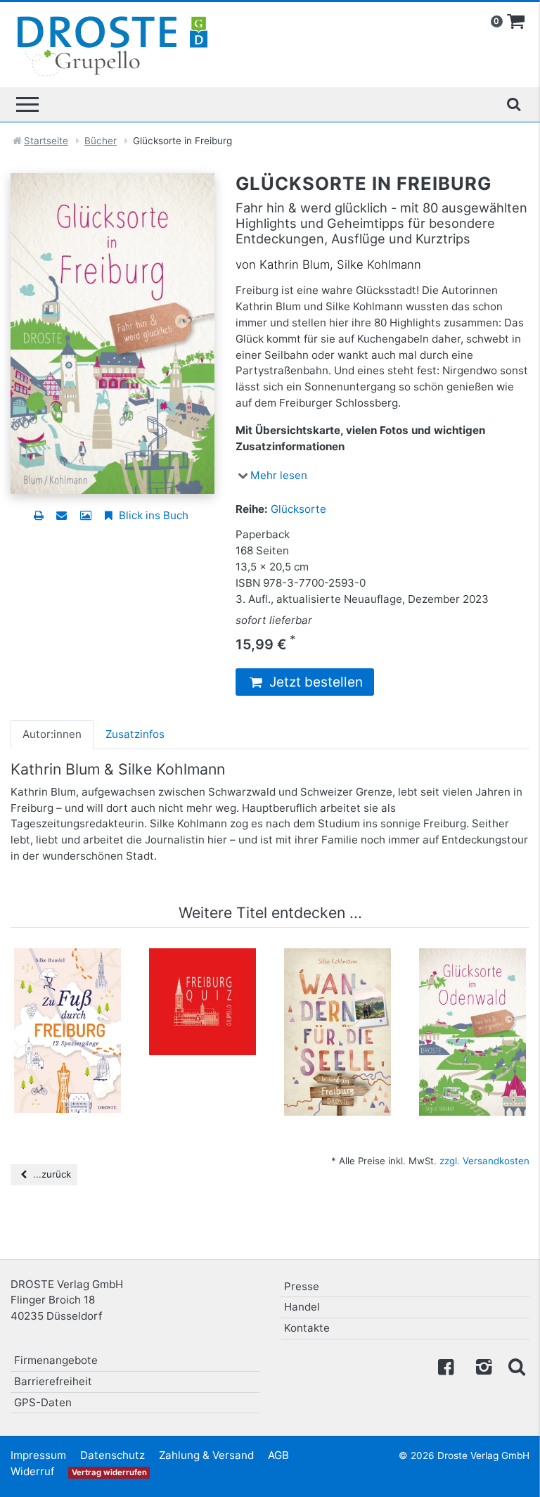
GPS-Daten (43, 1402)
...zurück (50, 1174)
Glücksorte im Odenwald (472, 976)
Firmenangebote (56, 1360)
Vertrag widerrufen (109, 1472)
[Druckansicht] (38, 515)
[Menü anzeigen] (27, 104)
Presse (301, 1286)
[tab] (52, 734)
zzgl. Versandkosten (484, 1160)
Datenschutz (112, 1455)
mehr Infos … (74, 1038)
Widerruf (32, 1471)
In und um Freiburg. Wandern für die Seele (338, 990)
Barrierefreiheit (53, 1381)
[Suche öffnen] (513, 104)
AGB (278, 1455)
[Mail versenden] (61, 515)
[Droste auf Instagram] (480, 1365)
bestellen (74, 1065)
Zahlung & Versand (206, 1455)
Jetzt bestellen (314, 682)
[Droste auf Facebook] (445, 1365)
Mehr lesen (278, 475)
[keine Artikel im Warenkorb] (516, 21)
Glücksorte (298, 509)
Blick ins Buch (152, 515)
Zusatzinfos (135, 734)
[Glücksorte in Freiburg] (112, 332)
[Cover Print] (85, 515)
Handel (302, 1306)
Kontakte (307, 1327)
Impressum (38, 1455)
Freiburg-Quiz (203, 969)
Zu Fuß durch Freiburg (67, 976)
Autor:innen (52, 734)
